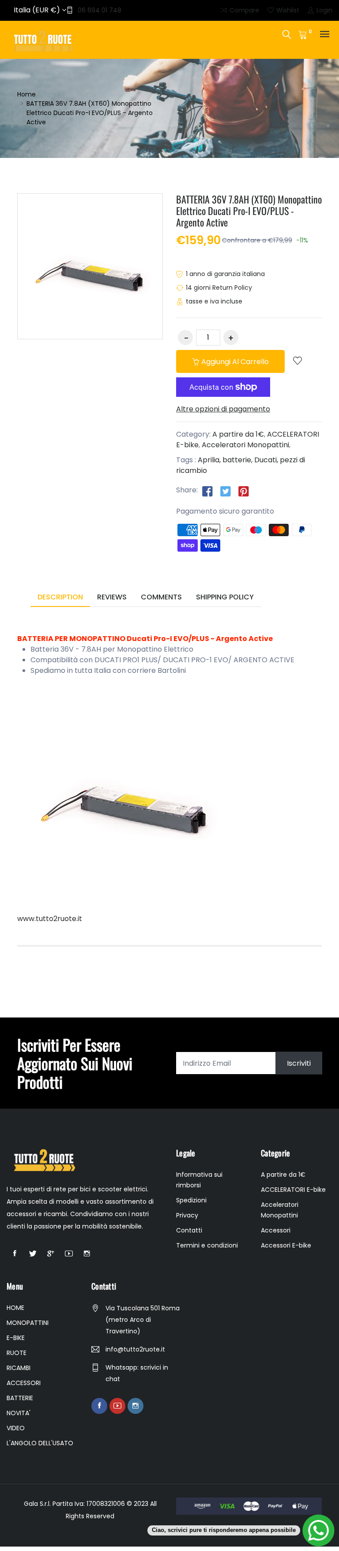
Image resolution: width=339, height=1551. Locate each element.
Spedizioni (191, 1200)
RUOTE (16, 1352)
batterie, (237, 460)
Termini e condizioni (207, 1245)
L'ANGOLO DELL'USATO (40, 1443)
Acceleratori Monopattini (245, 445)
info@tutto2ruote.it (135, 1349)
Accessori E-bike (286, 1245)
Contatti (189, 1230)
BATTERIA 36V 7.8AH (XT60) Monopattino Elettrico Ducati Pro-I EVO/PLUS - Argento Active (249, 211)
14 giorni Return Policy (219, 287)
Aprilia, (209, 460)
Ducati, (266, 460)
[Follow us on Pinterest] (244, 491)
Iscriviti (299, 1063)
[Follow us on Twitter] (226, 491)
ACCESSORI (24, 1382)
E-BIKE (16, 1337)
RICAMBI (18, 1367)
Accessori (275, 1230)
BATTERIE (20, 1398)
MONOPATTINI (28, 1322)
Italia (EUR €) (38, 10)
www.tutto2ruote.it (49, 919)
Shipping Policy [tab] (225, 597)
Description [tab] (60, 597)
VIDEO (16, 1428)
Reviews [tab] (112, 597)
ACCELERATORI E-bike (293, 1189)
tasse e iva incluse (214, 301)
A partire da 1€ (238, 434)
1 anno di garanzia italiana (225, 273)
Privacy (187, 1215)
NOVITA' (18, 1413)
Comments (161, 597)
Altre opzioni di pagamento (223, 409)
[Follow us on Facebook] (207, 491)
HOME (15, 1307)
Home (26, 94)
